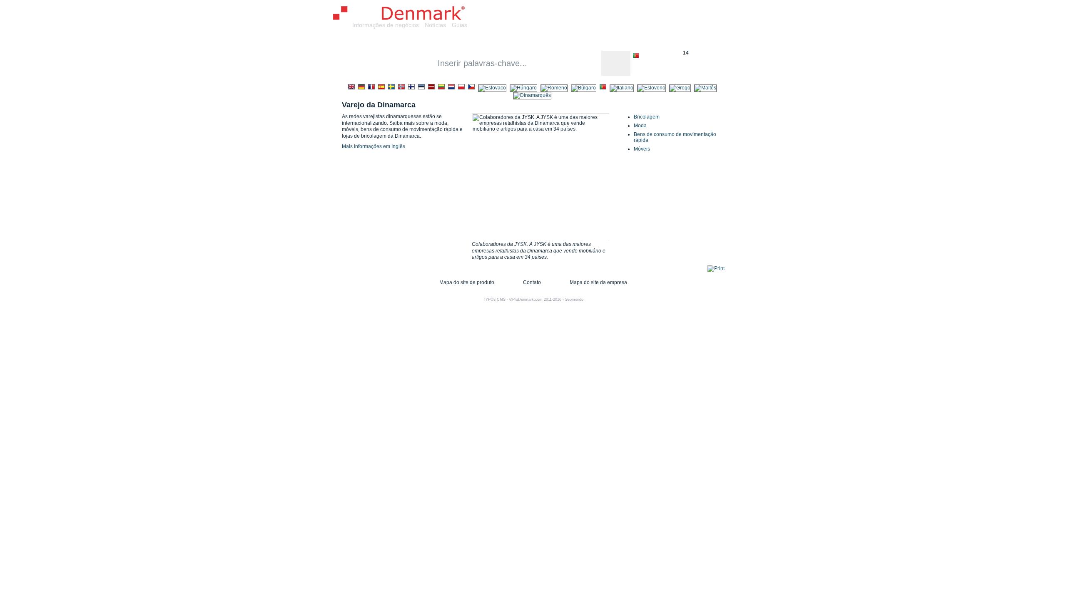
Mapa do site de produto (466, 282)
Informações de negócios (385, 25)
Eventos (610, 41)
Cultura (573, 41)
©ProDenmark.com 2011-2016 (535, 299)
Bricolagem (647, 117)
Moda (640, 126)
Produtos (464, 41)
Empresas (422, 41)
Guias (459, 25)
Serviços (504, 41)
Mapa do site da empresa (598, 282)
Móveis (642, 149)
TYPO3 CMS (494, 299)
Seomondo (574, 299)
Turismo (647, 41)
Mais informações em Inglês (373, 146)
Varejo (540, 41)
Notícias (435, 25)
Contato (532, 282)
